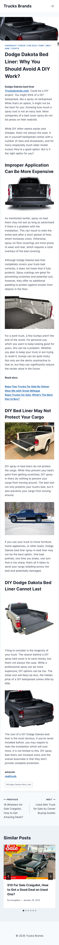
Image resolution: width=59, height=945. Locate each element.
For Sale (32, 45)
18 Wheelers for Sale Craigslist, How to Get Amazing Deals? (13, 808)
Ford (41, 45)
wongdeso (15, 900)
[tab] (23, 910)
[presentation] (29, 862)
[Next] (50, 876)
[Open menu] (52, 6)
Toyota (15, 48)
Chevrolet (11, 45)
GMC (48, 45)
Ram (7, 48)
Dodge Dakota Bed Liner (18, 784)
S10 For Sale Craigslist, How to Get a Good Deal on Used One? (27, 889)
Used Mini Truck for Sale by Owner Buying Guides (44, 806)
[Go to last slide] (8, 876)
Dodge (21, 45)
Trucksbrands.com (17, 90)
